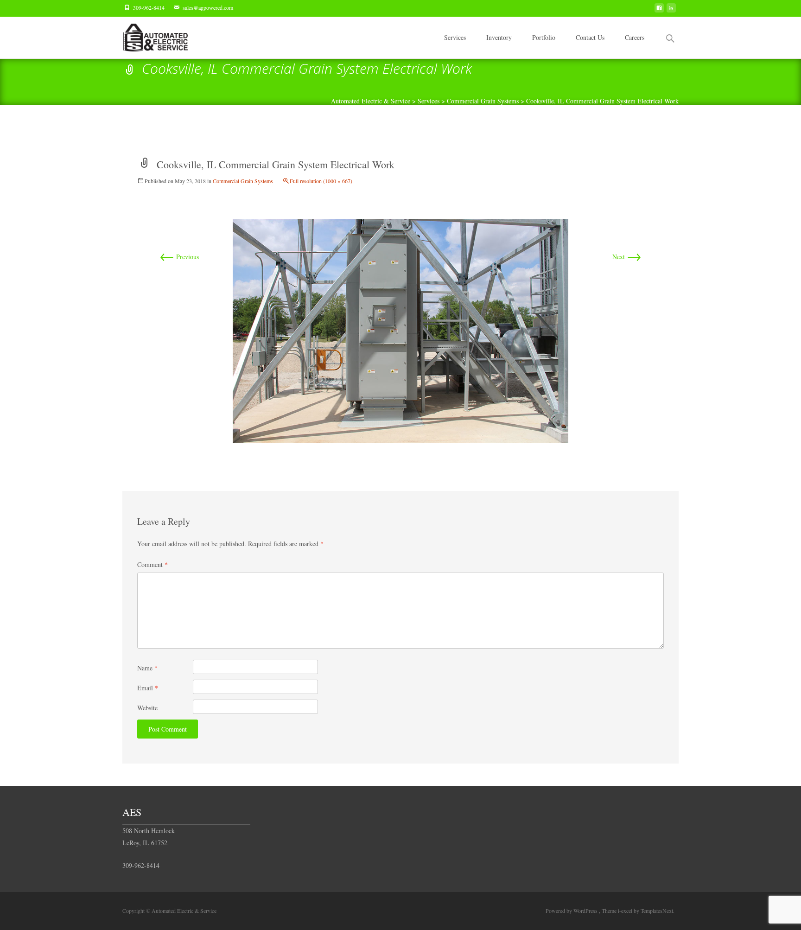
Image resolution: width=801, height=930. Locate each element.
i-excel (626, 910)
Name (147, 667)
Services (455, 37)
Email (147, 687)
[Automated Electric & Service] (148, 35)
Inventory (499, 37)
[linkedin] (671, 10)
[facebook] (659, 10)
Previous (179, 256)
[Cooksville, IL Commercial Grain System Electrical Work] (400, 329)
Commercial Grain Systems (243, 181)
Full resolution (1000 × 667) (321, 181)
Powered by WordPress (572, 910)
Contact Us (590, 37)
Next (627, 256)
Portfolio (543, 37)
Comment (152, 564)
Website (147, 707)
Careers (634, 37)
